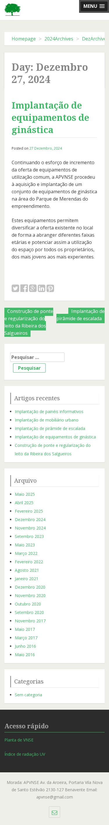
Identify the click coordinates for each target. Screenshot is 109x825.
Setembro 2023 (29, 536)
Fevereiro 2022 (29, 561)
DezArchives (95, 39)
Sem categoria (28, 694)
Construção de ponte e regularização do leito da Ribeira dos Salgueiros (28, 322)
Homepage (24, 39)
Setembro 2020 (29, 612)
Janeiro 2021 (26, 578)
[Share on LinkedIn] (41, 288)
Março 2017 (26, 637)
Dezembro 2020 (30, 587)
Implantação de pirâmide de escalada (80, 315)
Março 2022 (26, 553)
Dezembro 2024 (30, 519)
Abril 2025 (24, 502)
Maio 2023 (25, 545)
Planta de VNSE (18, 740)
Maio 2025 (25, 494)
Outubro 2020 (28, 604)
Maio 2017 (25, 629)
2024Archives (58, 39)
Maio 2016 (25, 654)
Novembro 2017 (30, 621)
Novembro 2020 (30, 595)
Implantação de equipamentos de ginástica (50, 117)
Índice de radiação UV (24, 754)
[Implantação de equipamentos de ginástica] (15, 288)
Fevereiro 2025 (29, 511)
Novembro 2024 (30, 528)
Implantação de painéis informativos (49, 411)
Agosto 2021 (27, 570)
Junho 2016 (25, 646)
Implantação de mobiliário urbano (46, 420)
